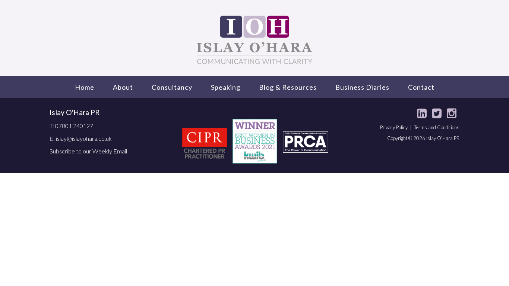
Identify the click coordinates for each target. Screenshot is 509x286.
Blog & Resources (288, 87)
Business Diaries (362, 87)
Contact (421, 87)
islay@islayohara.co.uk (84, 138)
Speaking (225, 87)
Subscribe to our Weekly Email (88, 151)
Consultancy (172, 87)
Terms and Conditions (436, 127)
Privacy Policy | (397, 127)
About (123, 87)
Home (84, 87)
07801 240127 (74, 125)
